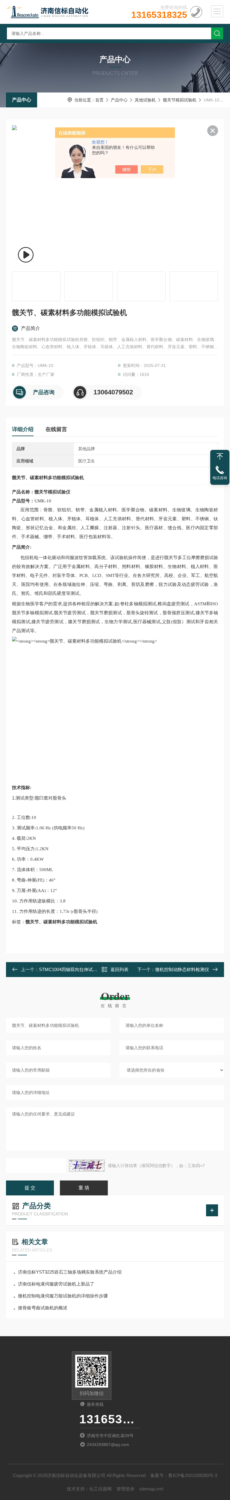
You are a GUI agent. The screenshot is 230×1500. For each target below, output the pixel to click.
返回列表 (119, 969)
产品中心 (21, 99)
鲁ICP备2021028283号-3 (192, 1475)
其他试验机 (145, 100)
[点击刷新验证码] (87, 1166)
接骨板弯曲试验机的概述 (42, 1307)
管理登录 (125, 1488)
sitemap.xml (151, 1488)
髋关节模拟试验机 (179, 100)
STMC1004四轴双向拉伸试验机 (70, 969)
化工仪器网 (100, 1488)
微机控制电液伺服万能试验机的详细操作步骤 (63, 1295)
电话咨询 (220, 478)
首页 (99, 100)
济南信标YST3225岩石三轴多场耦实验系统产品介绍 (70, 1271)
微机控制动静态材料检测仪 (182, 969)
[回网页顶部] (220, 456)
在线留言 (56, 429)
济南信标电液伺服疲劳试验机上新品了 (56, 1283)
